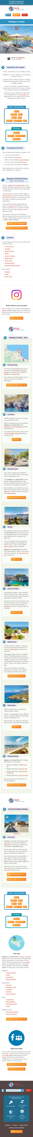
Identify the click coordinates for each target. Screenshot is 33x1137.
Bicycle (14, 117)
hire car (24, 162)
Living (20, 114)
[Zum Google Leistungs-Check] (22, 1111)
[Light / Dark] (3, 1090)
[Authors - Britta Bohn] (8, 59)
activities (16, 370)
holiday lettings (24, 160)
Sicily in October (10, 256)
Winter (17, 111)
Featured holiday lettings (12, 265)
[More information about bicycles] (7, 817)
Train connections (11, 1014)
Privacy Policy (23, 1125)
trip (7, 86)
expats (21, 3)
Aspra (8, 975)
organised (7, 427)
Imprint (15, 1125)
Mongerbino (9, 977)
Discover (8, 985)
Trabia (8, 1006)
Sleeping (16, 15)
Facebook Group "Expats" (16, 1069)
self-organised (17, 427)
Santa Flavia (17, 120)
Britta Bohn (21, 57)
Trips (24, 120)
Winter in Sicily (16, 559)
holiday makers (8, 1055)
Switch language (17, 1131)
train (7, 197)
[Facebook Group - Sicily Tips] (16, 1047)
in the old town (23, 775)
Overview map (9, 246)
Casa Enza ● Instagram (17, 874)
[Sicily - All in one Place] (16, 10)
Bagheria (9, 120)
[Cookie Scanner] (22, 1102)
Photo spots (8, 260)
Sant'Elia (6, 606)
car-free (7, 870)
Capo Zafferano (11, 994)
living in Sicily (8, 546)
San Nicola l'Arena (11, 1004)
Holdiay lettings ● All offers (16, 785)
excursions (17, 157)
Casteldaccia (10, 999)
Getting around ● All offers (16, 497)
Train (19, 117)
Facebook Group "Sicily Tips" (16, 1064)
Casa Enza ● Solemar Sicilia (16, 879)
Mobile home (9, 258)
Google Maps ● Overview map (16, 385)
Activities (11, 136)
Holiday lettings (9, 263)
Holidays (13, 114)
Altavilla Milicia (10, 1002)
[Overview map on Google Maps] (16, 952)
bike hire (12, 206)
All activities (16, 439)
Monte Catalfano (11, 979)
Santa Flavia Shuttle (12, 1012)
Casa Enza (16, 833)
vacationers (12, 3)
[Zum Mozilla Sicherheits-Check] (11, 1112)
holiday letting (11, 493)
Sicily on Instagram (16, 318)
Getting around (20, 136)
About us (7, 1125)
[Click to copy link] (3, 67)
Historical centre (11, 973)
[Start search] (22, 1090)
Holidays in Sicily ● (17, 223)
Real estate (16, 139)
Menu (24, 15)
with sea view (23, 769)
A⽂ (8, 15)
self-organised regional (13, 433)
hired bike (23, 95)
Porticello (9, 989)
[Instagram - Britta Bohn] (16, 304)
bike (5, 665)
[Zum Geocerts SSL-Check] (11, 1102)
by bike (16, 485)
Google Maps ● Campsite (16, 676)
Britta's (4, 310)
